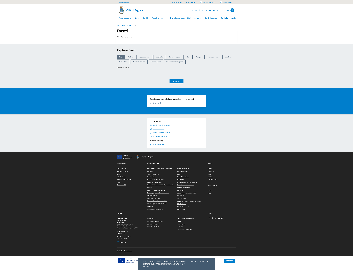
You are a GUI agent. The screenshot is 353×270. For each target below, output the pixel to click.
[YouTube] (219, 218)
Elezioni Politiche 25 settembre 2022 (157, 201)
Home (118, 25)
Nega (208, 261)
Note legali (180, 227)
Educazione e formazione (154, 198)
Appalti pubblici (151, 177)
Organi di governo (121, 169)
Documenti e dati (121, 185)
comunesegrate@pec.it (123, 239)
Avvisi (209, 174)
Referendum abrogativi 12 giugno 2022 (188, 182)
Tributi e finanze (181, 204)
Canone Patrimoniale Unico (154, 182)
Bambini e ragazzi (211, 18)
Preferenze (194, 261)
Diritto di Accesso (152, 195)
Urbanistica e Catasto (183, 207)
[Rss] (225, 218)
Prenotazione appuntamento (155, 221)
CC (117, 251)
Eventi (209, 193)
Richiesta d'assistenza (153, 227)
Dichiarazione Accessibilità (185, 229)
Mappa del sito (128, 251)
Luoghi (210, 191)
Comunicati (211, 171)
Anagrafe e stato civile (153, 174)
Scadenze (210, 177)
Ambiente (198, 18)
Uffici (118, 174)
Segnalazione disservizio (153, 224)
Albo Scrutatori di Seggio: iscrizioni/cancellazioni (160, 169)
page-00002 (180, 190)
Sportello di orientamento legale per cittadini (189, 201)
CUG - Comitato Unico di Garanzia (156, 190)
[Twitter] (216, 218)
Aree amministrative (122, 171)
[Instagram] (213, 10)
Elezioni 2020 (181, 209)
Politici (118, 182)
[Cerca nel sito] (232, 10)
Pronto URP (123, 242)
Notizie (210, 169)
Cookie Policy (181, 224)
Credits (121, 251)
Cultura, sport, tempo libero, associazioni (158, 193)
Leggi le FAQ (150, 219)
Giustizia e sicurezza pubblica (155, 209)
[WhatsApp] (209, 218)
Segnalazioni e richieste (183, 188)
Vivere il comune (126, 25)
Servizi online (180, 196)
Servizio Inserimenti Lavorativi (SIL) (186, 193)
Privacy (180, 221)
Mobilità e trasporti (182, 171)
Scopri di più (229, 261)
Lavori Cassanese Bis (183, 169)
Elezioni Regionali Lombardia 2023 (156, 204)
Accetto (202, 261)
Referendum (180, 179)
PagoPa (179, 174)
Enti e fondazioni (121, 177)
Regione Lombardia (124, 2)
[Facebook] (212, 218)
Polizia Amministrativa (183, 177)
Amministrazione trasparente (186, 219)
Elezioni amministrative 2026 (180, 18)
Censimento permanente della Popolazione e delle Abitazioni (160, 186)
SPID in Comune (181, 198)
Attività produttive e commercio (155, 179)
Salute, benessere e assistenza (185, 185)
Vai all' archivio (176, 81)
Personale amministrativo (124, 179)
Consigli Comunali (212, 179)
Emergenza (150, 206)
